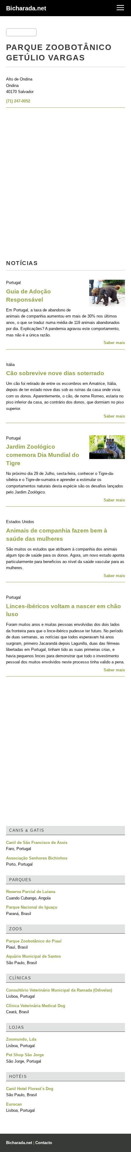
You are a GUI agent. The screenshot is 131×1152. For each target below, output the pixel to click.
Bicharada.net (26, 8)
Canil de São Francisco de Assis (36, 842)
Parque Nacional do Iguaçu (31, 907)
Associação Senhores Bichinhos (36, 858)
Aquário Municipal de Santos (33, 956)
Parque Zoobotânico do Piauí (34, 941)
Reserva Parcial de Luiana (30, 891)
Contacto (43, 1142)
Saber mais (114, 342)
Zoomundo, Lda (21, 1039)
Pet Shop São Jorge (25, 1055)
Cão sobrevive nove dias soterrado (55, 373)
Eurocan (14, 1104)
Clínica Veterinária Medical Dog (35, 1005)
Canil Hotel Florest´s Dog (29, 1088)
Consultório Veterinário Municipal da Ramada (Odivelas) (59, 990)
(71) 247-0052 (18, 101)
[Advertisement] (65, 185)
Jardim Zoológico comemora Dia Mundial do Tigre (42, 454)
